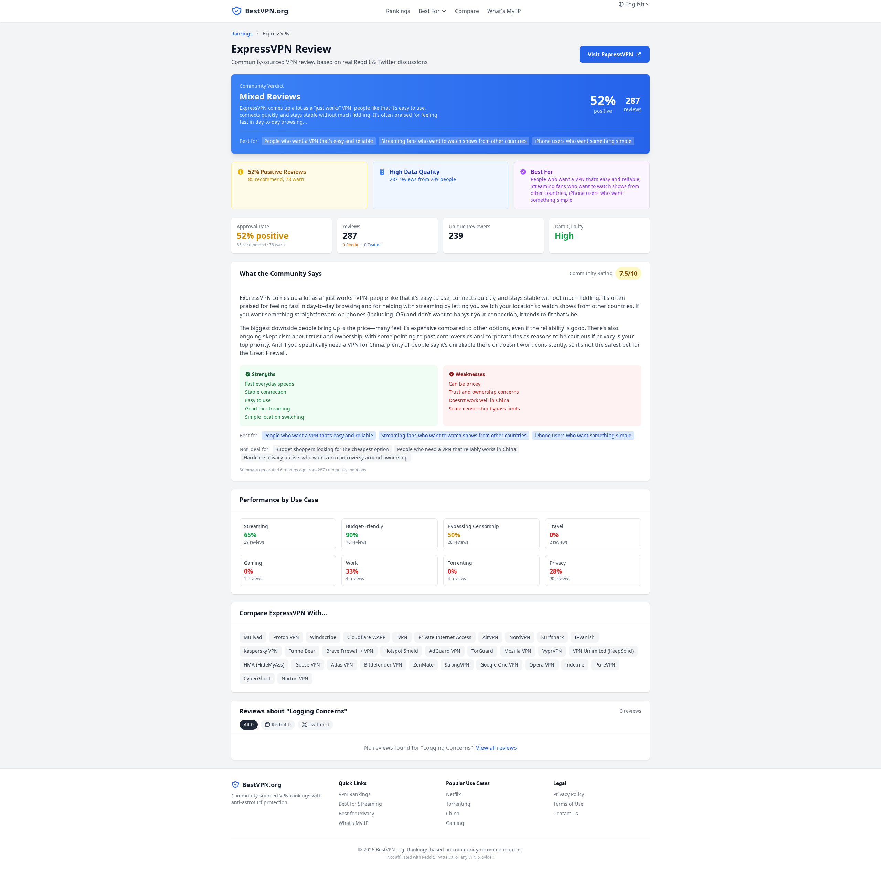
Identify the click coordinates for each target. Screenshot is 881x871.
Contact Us (565, 813)
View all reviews (496, 748)
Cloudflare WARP (366, 637)
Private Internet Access (444, 637)
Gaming (455, 823)
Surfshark (552, 637)
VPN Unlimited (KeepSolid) (603, 651)
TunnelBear (302, 651)
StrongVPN (457, 664)
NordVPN (519, 637)
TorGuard (482, 651)
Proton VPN (286, 637)
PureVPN (605, 664)
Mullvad (253, 637)
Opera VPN (541, 664)
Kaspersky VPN (261, 651)
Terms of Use (568, 803)
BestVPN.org (266, 10)
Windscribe (323, 637)
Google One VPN (499, 664)
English (634, 4)
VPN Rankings (355, 794)
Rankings (398, 11)
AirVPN (490, 637)
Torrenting (458, 803)
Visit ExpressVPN (610, 54)
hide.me (574, 664)
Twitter (319, 724)
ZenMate (423, 664)
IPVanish (585, 637)
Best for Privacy (356, 813)
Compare (467, 11)
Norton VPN (295, 678)
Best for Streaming (360, 803)
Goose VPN (307, 664)
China (452, 813)
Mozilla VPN (517, 651)
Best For (429, 11)
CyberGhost (257, 678)
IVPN (401, 637)
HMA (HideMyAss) (264, 664)
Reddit (281, 724)
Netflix (453, 794)
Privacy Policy (568, 794)
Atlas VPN (342, 664)
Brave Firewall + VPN (349, 651)
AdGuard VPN (444, 651)
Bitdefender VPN (383, 664)
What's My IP (504, 11)
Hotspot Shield (401, 651)
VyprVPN (552, 651)
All (249, 724)
